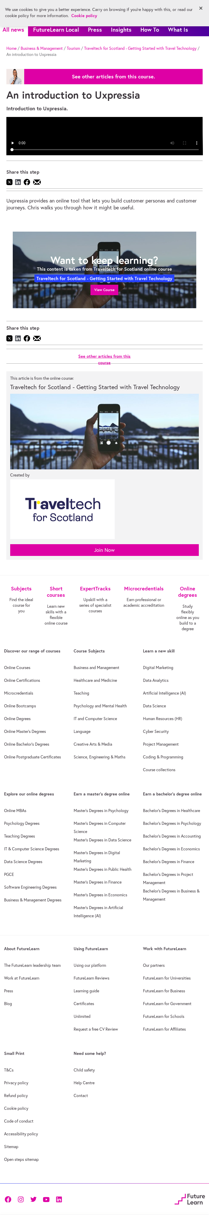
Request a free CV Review (96, 1029)
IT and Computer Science (95, 718)
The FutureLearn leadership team (32, 965)
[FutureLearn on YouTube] (46, 1199)
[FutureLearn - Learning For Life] (190, 1198)
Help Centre (84, 1082)
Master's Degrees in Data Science (102, 839)
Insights (121, 29)
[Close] (200, 8)
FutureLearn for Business (164, 990)
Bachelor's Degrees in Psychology (172, 823)
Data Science (154, 705)
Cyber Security (156, 731)
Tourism (73, 48)
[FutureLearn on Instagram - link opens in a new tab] (20, 1199)
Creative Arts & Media (93, 744)
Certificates (84, 1003)
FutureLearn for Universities (167, 978)
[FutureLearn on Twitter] (33, 1199)
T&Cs (9, 1070)
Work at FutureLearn (21, 978)
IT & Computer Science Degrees (31, 848)
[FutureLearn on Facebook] (9, 1199)
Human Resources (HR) (162, 718)
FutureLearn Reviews (91, 978)
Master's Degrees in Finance (98, 882)
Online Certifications (22, 680)
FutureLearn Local (56, 29)
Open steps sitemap (21, 1159)
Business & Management (42, 48)
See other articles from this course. (113, 77)
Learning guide (86, 990)
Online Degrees (17, 718)
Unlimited (82, 1016)
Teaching (81, 693)
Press (95, 29)
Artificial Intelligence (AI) (164, 693)
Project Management (161, 744)
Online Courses (17, 667)
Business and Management (96, 667)
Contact (81, 1095)
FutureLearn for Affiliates (164, 1029)
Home (11, 48)
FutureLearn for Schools (163, 1016)
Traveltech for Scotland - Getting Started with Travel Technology (140, 48)
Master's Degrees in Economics (100, 894)
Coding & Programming (163, 756)
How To (149, 29)
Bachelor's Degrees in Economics (171, 848)
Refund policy (16, 1095)
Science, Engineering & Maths (99, 756)
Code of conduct (18, 1121)
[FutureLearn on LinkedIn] (59, 1199)
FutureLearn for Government (167, 1003)
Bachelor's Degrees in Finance (168, 861)
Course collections (159, 769)
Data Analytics (155, 680)
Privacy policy (16, 1082)
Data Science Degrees (23, 861)
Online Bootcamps (20, 705)
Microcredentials (18, 693)
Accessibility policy (21, 1133)
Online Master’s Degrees (25, 731)
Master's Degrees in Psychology (101, 810)
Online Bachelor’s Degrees (26, 744)
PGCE (9, 874)
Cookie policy (16, 1108)
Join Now (104, 550)
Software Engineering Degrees (30, 887)
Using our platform (90, 965)
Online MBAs (15, 810)
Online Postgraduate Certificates (32, 756)
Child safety (84, 1070)
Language (82, 731)
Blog (8, 1003)
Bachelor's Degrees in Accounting (172, 836)
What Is (178, 29)
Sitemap (11, 1146)
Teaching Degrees (19, 836)
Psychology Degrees (22, 823)
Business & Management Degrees (32, 899)
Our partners (154, 965)
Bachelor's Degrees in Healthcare (171, 810)
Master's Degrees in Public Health (103, 869)
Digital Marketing (158, 667)
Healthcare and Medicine (95, 680)
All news (13, 29)
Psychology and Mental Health (100, 705)
